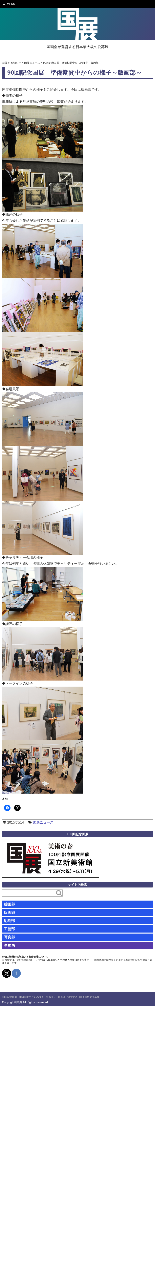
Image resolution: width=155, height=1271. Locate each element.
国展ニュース (43, 822)
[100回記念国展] (50, 842)
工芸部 (9, 929)
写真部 (9, 937)
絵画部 (9, 904)
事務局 (9, 945)
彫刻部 (9, 921)
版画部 (9, 912)
